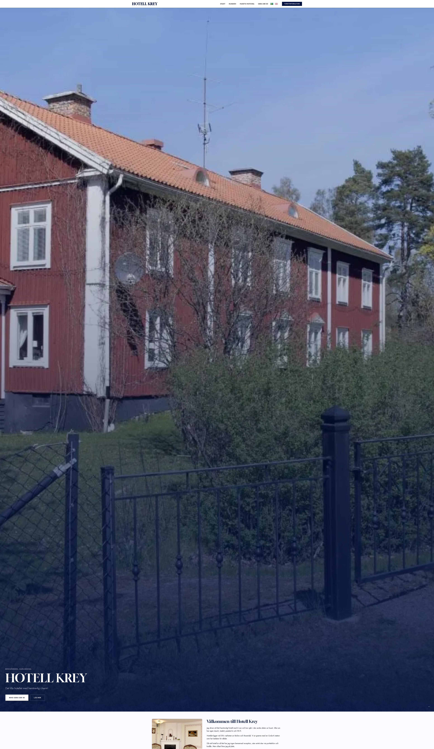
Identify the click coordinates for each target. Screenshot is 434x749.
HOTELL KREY (145, 4)
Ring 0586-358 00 (17, 698)
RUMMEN (232, 4)
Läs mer (37, 698)
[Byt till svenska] (272, 3)
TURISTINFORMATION (292, 4)
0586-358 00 (263, 4)
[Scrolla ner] (429, 706)
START (222, 4)
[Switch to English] (276, 3)
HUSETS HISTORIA (247, 4)
